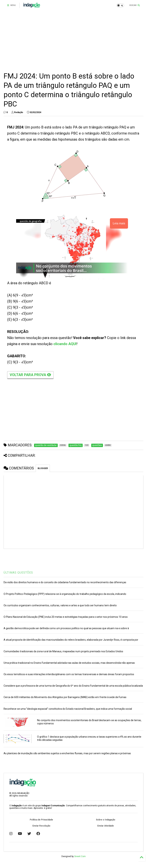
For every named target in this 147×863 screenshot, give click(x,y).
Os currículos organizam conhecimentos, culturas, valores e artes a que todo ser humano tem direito (60, 605)
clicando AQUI (65, 344)
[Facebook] (38, 834)
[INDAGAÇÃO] (31, 6)
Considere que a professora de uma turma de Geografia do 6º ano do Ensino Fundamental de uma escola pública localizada (73, 685)
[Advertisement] (73, 41)
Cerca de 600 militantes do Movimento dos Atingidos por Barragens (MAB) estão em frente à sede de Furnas (65, 697)
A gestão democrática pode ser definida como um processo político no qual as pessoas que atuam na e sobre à (66, 628)
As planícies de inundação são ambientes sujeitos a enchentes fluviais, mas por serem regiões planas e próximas (67, 753)
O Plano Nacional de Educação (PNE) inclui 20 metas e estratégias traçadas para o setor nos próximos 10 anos (66, 616)
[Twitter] (29, 834)
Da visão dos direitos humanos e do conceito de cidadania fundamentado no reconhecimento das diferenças (65, 582)
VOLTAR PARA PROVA (28, 375)
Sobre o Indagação (105, 819)
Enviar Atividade (105, 826)
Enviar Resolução (41, 826)
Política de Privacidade (41, 819)
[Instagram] (11, 834)
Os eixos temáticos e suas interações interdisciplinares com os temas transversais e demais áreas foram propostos (69, 674)
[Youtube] (20, 834)
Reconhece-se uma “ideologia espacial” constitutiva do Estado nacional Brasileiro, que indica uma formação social (68, 708)
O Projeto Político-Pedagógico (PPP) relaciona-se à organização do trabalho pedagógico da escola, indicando (65, 594)
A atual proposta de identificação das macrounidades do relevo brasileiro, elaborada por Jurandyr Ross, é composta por (71, 639)
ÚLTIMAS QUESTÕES (18, 572)
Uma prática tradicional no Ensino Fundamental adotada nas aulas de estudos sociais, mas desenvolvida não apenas (69, 662)
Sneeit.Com (80, 856)
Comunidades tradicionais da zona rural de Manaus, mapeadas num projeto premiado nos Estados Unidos (63, 651)
